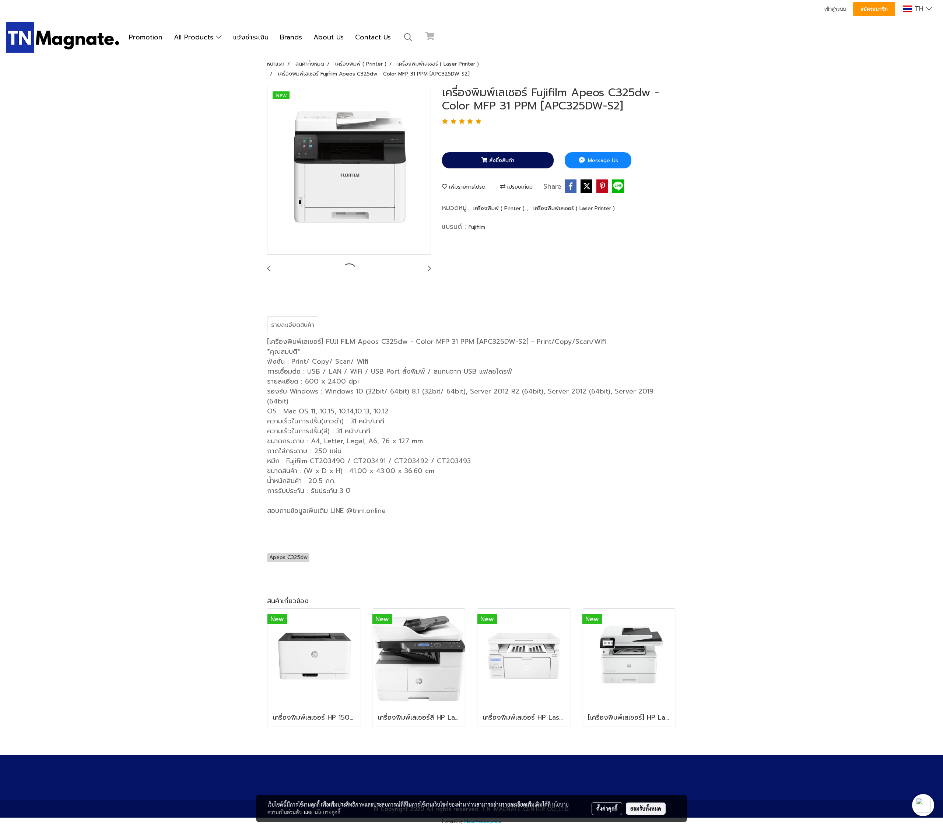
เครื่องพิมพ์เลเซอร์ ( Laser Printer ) (574, 208)
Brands (291, 37)
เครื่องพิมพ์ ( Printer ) (499, 208)
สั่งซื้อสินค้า (500, 160)
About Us (328, 37)
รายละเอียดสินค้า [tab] (292, 325)
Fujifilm (477, 227)
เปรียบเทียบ (519, 187)
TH (919, 9)
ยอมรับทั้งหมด (645, 808)
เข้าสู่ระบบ (835, 9)
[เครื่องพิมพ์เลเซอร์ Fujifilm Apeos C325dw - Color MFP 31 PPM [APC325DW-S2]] (349, 170)
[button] (408, 37)
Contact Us (373, 37)
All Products (195, 37)
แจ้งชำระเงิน (251, 37)
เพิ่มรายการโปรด (466, 187)
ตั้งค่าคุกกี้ (606, 808)
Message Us (602, 160)
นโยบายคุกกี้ (327, 812)
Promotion (145, 37)
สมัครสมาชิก (874, 9)
